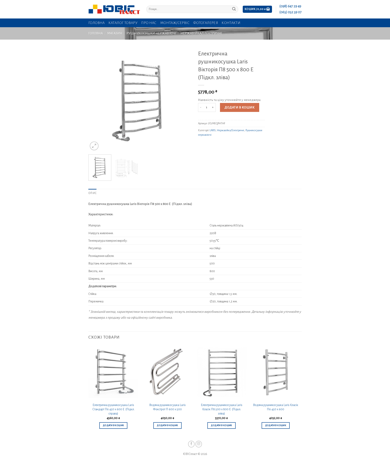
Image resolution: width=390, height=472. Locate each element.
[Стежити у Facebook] (191, 444)
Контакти (231, 23)
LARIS (213, 130)
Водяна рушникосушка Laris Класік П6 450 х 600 (275, 407)
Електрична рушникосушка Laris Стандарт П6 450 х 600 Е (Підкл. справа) (113, 409)
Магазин (114, 33)
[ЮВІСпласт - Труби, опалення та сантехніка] (114, 9)
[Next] (184, 99)
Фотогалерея (205, 23)
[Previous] (95, 99)
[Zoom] (94, 146)
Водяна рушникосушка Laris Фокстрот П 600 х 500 (167, 407)
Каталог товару (123, 23)
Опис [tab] (92, 193)
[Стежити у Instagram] (198, 444)
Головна (96, 23)
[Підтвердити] (234, 9)
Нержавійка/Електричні (201, 33)
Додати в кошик (239, 107)
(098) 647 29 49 (290, 6)
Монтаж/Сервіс (175, 23)
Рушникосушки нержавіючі (151, 33)
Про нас (149, 23)
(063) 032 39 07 (290, 12)
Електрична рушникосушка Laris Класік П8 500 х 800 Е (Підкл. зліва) (221, 409)
